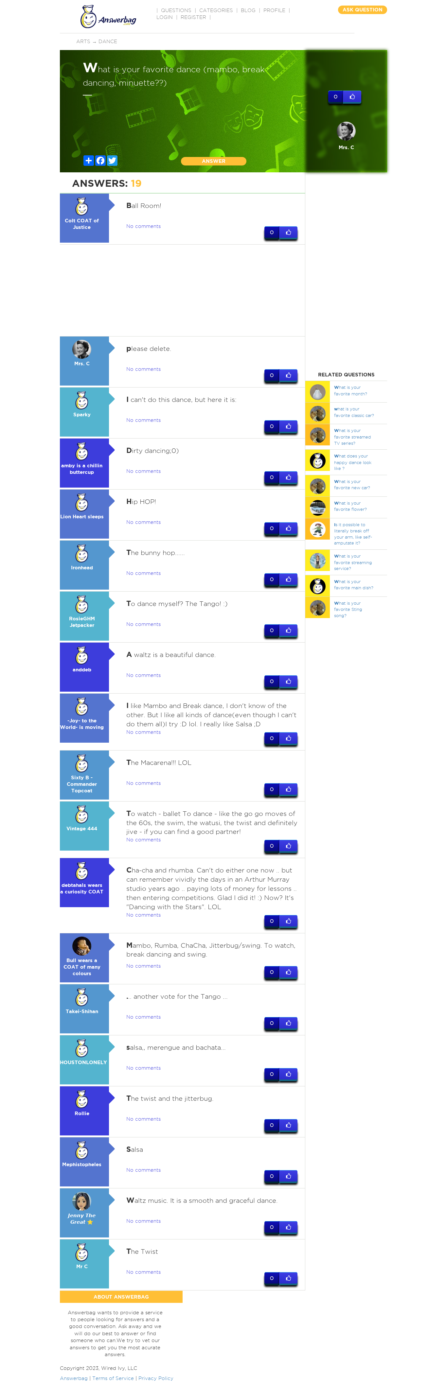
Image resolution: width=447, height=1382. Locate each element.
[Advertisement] (182, 290)
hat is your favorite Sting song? (348, 609)
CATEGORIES (216, 10)
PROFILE (274, 10)
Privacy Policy (155, 1378)
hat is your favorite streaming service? (353, 562)
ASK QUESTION (363, 9)
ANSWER (213, 161)
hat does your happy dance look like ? (352, 462)
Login (164, 17)
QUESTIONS (176, 10)
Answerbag (74, 1378)
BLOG (248, 10)
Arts (83, 41)
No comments (143, 226)
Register (193, 17)
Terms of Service (113, 1378)
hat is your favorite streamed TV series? (352, 436)
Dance (107, 41)
